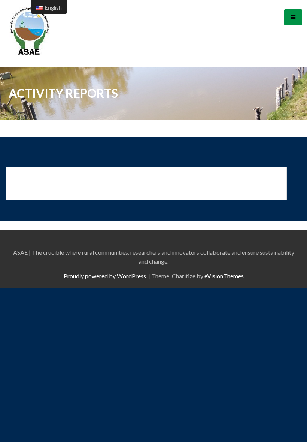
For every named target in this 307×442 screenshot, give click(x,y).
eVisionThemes (224, 275)
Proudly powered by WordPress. (105, 275)
